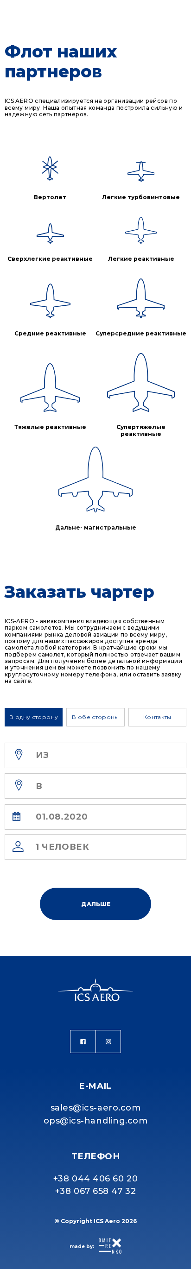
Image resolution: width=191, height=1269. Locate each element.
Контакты (157, 716)
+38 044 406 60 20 (95, 1179)
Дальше (95, 904)
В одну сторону (33, 716)
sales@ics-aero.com (96, 1108)
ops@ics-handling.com (96, 1121)
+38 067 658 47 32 (95, 1191)
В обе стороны (95, 716)
